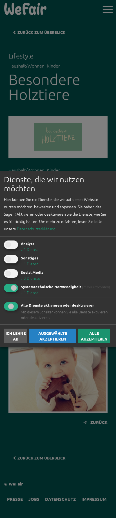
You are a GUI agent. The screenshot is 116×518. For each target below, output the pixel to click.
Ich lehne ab (16, 336)
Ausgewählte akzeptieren (52, 336)
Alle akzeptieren (94, 336)
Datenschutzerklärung (36, 228)
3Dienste (30, 278)
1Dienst (29, 249)
